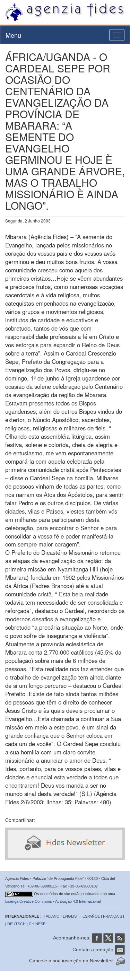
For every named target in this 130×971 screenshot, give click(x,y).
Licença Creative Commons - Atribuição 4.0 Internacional (53, 901)
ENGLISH (71, 916)
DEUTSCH (16, 924)
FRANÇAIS (112, 916)
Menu (13, 35)
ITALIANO (51, 916)
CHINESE (37, 924)
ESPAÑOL (91, 916)
